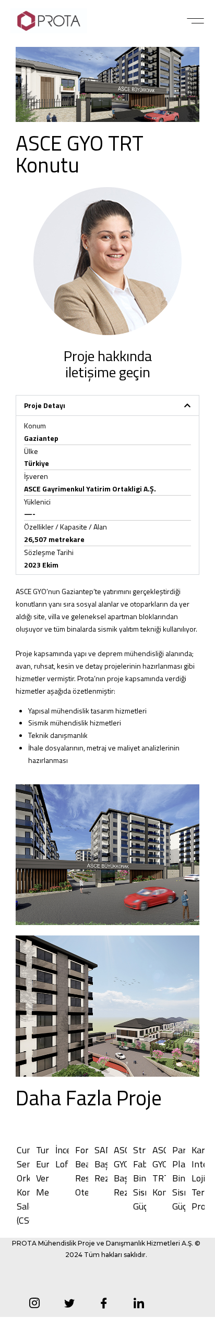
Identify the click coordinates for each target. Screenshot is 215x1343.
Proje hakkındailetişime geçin (108, 363)
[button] (195, 21)
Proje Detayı (44, 405)
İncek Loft (65, 1157)
